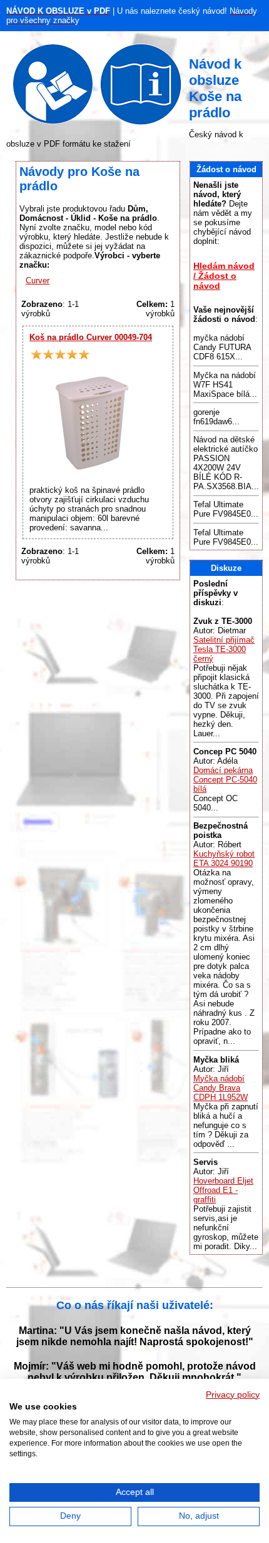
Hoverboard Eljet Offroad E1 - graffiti (223, 1190)
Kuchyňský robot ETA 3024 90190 (224, 858)
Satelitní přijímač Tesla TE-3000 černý (224, 649)
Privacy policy (233, 1394)
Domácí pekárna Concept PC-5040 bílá (225, 780)
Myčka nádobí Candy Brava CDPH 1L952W (220, 1088)
